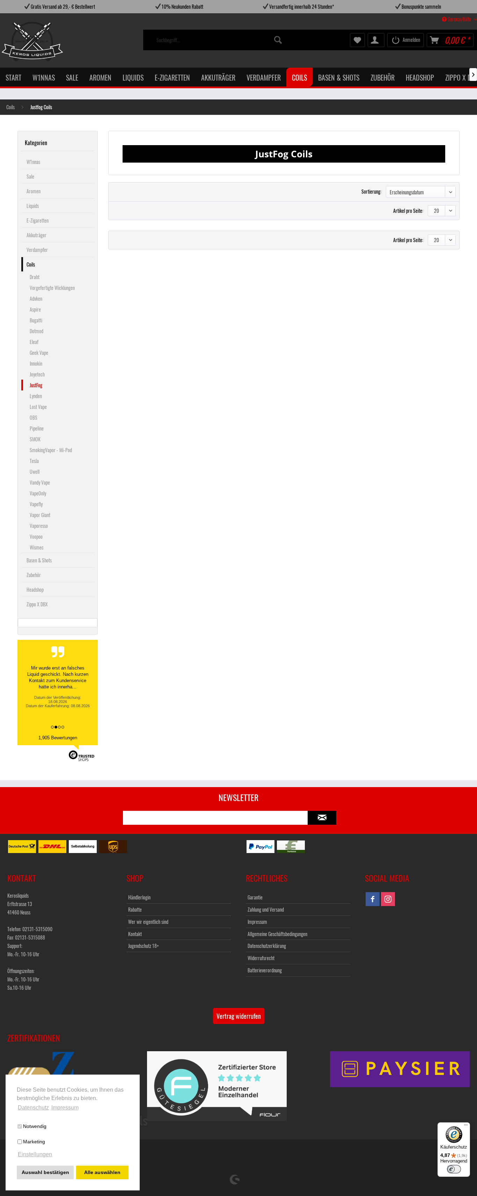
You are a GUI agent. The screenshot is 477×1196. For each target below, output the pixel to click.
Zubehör (34, 574)
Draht (34, 277)
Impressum (257, 921)
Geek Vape (39, 352)
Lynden (36, 395)
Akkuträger (36, 235)
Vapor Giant (40, 514)
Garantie (255, 897)
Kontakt (135, 933)
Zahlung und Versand (266, 909)
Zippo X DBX (37, 604)
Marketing (34, 1141)
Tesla (34, 460)
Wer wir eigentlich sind (148, 921)
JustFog (36, 385)
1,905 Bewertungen (57, 737)
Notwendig (34, 1126)
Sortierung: (371, 191)
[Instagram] (388, 899)
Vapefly (36, 504)
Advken (36, 298)
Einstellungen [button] (35, 1154)
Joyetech (37, 374)
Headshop (35, 589)
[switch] (454, 1169)
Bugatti (36, 320)
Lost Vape (38, 406)
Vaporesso (39, 525)
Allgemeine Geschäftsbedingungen (277, 933)
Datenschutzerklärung (267, 945)
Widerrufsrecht (261, 958)
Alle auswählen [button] (102, 1172)
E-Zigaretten (38, 220)
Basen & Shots (39, 560)
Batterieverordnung (265, 970)
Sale (30, 176)
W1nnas (33, 161)
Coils (31, 264)
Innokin (36, 363)
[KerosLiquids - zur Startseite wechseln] (18, 41)
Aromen (34, 191)
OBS (33, 417)
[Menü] (466, 1126)
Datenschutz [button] (33, 1108)
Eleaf (34, 341)
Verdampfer (37, 249)
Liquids (33, 205)
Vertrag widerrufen (239, 1016)
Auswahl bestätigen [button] (45, 1172)
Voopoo (36, 536)
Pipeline (37, 428)
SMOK (35, 439)
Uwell (34, 471)
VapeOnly (38, 493)
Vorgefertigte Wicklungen (52, 287)
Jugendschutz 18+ (143, 945)
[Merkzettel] (357, 40)
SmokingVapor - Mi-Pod (51, 450)
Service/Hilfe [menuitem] (459, 19)
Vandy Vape (40, 482)
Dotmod (36, 331)
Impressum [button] (65, 1108)
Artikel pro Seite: (408, 210)
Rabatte (135, 909)
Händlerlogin (139, 897)
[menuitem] (219, 40)
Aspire (35, 309)
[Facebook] (373, 899)
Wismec (37, 547)
